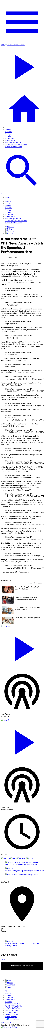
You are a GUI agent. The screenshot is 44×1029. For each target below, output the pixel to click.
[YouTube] (9, 233)
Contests (8, 134)
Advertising (9, 138)
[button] (22, 590)
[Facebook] (9, 227)
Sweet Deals (10, 140)
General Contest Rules (13, 147)
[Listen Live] (22, 647)
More (3, 959)
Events (8, 136)
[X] (9, 229)
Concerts (8, 132)
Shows (8, 129)
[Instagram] (10, 231)
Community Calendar (13, 142)
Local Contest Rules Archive (16, 144)
